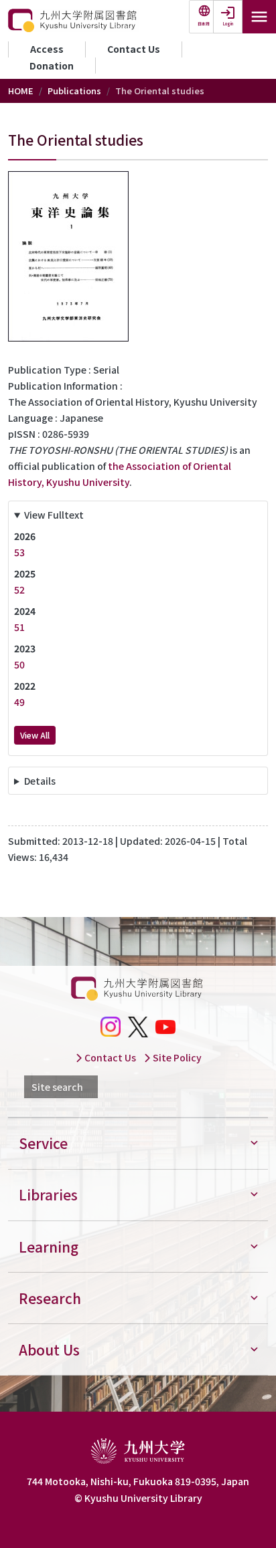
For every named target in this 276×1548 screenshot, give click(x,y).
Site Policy (176, 1057)
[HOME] (73, 20)
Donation (51, 65)
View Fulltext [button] (54, 514)
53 (19, 552)
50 (19, 664)
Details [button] (40, 780)
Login (228, 24)
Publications (74, 90)
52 (19, 589)
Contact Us (133, 48)
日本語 (204, 24)
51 (19, 627)
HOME (20, 90)
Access (47, 48)
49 (19, 701)
